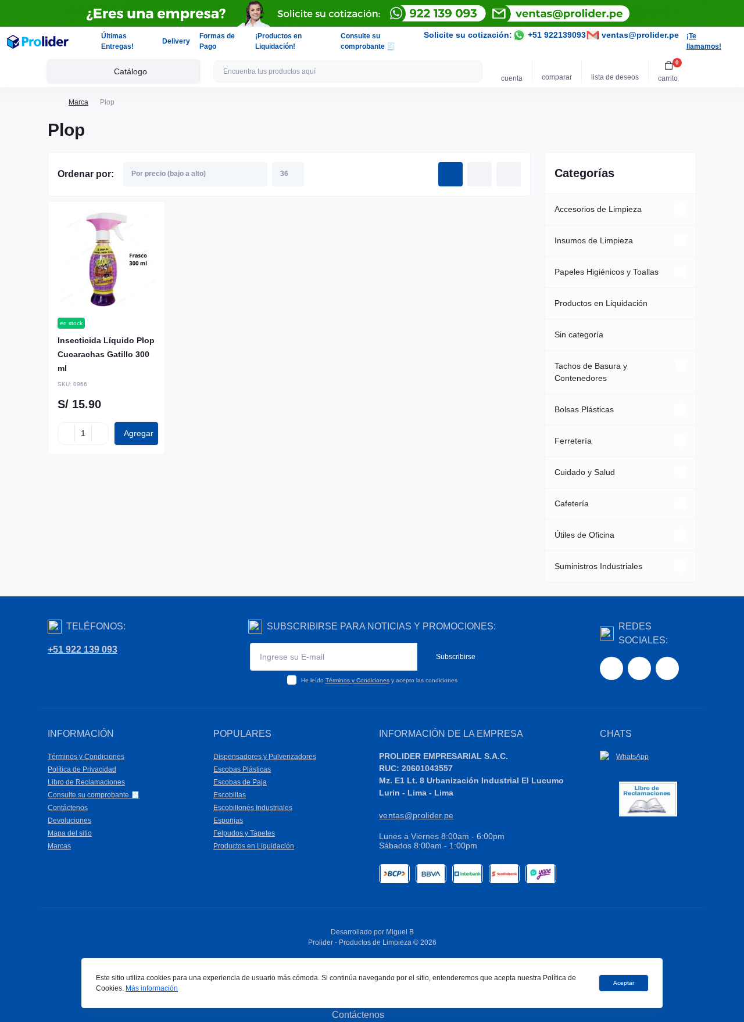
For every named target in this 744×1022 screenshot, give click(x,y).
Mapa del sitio (70, 833)
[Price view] (508, 174)
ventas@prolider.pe (639, 34)
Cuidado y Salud (585, 472)
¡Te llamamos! (703, 41)
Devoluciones (69, 820)
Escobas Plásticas (242, 769)
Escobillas (229, 795)
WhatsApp (632, 757)
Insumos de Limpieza (594, 240)
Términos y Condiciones (357, 680)
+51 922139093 (555, 34)
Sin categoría (579, 334)
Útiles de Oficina (584, 534)
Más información (152, 988)
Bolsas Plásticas (584, 409)
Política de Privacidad (82, 769)
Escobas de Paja (240, 782)
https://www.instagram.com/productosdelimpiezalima (639, 668)
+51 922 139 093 (82, 649)
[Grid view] (450, 174)
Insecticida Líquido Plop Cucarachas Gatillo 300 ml (106, 354)
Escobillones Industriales (252, 808)
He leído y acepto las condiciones (379, 680)
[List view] (479, 174)
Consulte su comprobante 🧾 (94, 795)
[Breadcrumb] (52, 102)
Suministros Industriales (598, 566)
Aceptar (623, 983)
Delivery (176, 41)
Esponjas (228, 820)
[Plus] (100, 433)
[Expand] (680, 209)
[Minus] (66, 433)
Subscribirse (455, 657)
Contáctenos (68, 808)
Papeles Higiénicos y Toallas (607, 271)
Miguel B (400, 932)
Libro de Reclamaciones (86, 782)
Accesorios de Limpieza (598, 209)
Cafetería (572, 503)
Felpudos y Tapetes (244, 833)
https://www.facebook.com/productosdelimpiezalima (611, 668)
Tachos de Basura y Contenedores (591, 372)
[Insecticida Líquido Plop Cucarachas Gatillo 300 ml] (106, 259)
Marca (78, 102)
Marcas (59, 846)
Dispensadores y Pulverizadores (264, 757)
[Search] (472, 71)
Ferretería (573, 440)
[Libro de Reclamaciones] (648, 799)
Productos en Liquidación (601, 303)
